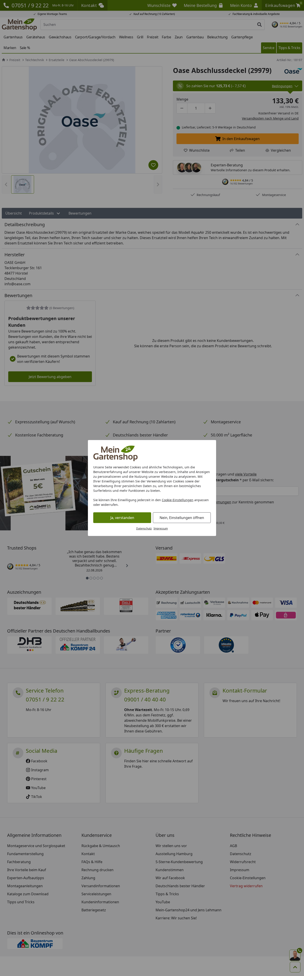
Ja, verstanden (122, 517)
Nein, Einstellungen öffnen (182, 517)
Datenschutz (144, 528)
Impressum (161, 528)
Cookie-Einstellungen (177, 500)
